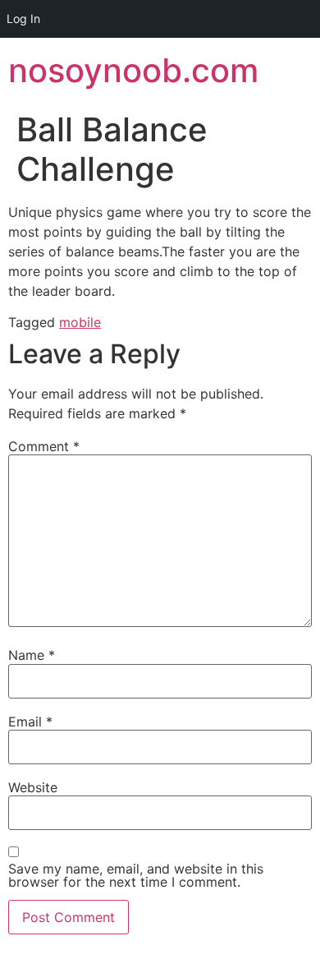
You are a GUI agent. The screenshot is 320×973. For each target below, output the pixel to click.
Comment (44, 446)
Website (32, 787)
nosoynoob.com (133, 70)
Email (30, 721)
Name (31, 655)
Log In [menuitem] (23, 18)
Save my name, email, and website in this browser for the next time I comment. (135, 875)
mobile (80, 322)
